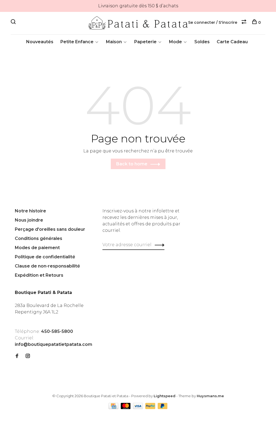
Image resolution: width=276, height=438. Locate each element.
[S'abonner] (158, 245)
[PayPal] (150, 407)
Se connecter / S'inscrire (212, 22)
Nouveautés (39, 41)
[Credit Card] (114, 407)
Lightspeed (164, 396)
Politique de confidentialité (45, 256)
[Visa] (138, 407)
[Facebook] (17, 356)
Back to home (131, 163)
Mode (175, 41)
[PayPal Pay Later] (163, 407)
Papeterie (145, 41)
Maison (114, 41)
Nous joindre (29, 220)
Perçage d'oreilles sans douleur (50, 229)
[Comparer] (245, 22)
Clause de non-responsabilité (47, 266)
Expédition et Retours (39, 275)
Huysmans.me (210, 396)
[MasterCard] (126, 407)
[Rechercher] (14, 22)
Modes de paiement (37, 247)
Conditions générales (38, 238)
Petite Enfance (77, 41)
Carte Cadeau (232, 41)
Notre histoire (30, 210)
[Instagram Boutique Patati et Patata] (28, 356)
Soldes (202, 41)
